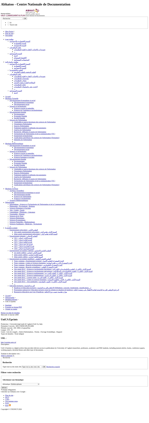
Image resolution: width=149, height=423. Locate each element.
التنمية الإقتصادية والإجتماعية (20, 41)
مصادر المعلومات (20, 80)
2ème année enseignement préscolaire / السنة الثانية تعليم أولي (35, 234)
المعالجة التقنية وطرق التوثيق (24, 83)
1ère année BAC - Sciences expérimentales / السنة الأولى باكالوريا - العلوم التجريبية (43, 273)
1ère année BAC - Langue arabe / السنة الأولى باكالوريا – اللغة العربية (38, 277)
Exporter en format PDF (13, 307)
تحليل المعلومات (20, 85)
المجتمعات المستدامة (21, 60)
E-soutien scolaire (11, 228)
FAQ (7, 403)
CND (7, 399)
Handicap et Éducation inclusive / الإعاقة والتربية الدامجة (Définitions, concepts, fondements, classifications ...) (52, 288)
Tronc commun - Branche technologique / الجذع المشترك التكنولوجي (38, 265)
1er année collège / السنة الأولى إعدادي (27, 253)
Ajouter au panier (11, 309)
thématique (6, 384)
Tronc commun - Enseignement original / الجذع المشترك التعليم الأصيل (39, 261)
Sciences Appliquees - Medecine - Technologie (26, 224)
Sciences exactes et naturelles (24, 108)
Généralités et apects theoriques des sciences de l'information (35, 122)
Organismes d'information (23, 124)
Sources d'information (21, 126)
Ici (10, 23)
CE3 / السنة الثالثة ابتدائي (23, 242)
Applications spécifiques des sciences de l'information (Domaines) (36, 138)
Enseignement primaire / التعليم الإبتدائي (23, 236)
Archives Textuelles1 (17, 191)
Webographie (9, 202)
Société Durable (19, 118)
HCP (7, 397)
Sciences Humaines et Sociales (20, 208)
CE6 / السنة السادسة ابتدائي (24, 249)
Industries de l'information (23, 140)
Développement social (21, 104)
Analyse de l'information (22, 130)
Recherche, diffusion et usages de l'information (30, 132)
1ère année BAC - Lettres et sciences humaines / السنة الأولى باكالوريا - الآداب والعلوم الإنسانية (47, 280)
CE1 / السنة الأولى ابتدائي (23, 238)
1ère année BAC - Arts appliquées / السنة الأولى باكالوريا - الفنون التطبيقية (40, 282)
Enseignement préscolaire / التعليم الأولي (24, 230)
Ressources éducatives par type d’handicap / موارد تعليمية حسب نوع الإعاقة (40, 292)
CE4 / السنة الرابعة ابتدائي (23, 244)
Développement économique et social (22, 100)
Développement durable (18, 112)
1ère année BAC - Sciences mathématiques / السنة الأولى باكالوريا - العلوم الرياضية (43, 275)
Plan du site (9, 33)
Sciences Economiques (17, 220)
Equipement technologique (23, 136)
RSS (6, 405)
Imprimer (8, 305)
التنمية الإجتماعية (20, 45)
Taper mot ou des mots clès (12, 367)
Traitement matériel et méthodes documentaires (30, 128)
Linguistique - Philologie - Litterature (22, 212)
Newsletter (9, 35)
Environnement (19, 114)
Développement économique (24, 102)
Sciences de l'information (18, 120)
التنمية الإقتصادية (20, 43)
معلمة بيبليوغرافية (11, 62)
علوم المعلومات (15, 47)
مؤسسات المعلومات (21, 78)
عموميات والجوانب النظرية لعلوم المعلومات (29, 50)
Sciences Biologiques (17, 218)
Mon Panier (9, 31)
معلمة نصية (9, 39)
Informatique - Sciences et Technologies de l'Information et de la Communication (37, 204)
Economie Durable (20, 116)
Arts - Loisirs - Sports (17, 210)
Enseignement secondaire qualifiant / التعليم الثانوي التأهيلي (30, 259)
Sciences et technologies (18, 106)
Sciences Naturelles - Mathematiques (22, 222)
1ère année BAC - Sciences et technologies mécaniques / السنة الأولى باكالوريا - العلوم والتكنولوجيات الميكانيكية (53, 271)
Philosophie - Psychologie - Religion (22, 206)
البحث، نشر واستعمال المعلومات (26, 87)
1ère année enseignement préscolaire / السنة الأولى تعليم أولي (35, 232)
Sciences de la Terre (16, 216)
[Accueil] (13, 16)
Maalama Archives (11, 189)
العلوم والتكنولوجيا (16, 70)
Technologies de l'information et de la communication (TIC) (34, 134)
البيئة (16, 56)
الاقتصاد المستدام (20, 58)
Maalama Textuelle (11, 98)
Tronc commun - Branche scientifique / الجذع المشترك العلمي (35, 267)
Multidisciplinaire (11, 299)
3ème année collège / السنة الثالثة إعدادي (28, 257)
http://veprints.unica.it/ (8, 342)
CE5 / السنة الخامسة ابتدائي (24, 246)
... (14, 51)
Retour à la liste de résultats (10, 313)
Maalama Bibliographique (14, 144)
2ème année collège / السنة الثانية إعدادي (28, 255)
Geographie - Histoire (17, 214)
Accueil (8, 96)
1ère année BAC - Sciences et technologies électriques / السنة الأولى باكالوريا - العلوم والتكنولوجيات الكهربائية (52, 269)
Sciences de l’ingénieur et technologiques (28, 110)
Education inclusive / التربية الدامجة (22, 286)
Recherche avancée (53, 367)
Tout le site (13, 25)
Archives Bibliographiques (19, 200)
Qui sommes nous (11, 401)
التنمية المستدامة (16, 54)
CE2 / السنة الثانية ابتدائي (23, 240)
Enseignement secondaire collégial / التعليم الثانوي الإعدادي (30, 251)
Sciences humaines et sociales (24, 157)
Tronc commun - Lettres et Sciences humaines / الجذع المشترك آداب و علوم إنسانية (43, 263)
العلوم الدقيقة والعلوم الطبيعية (25, 72)
